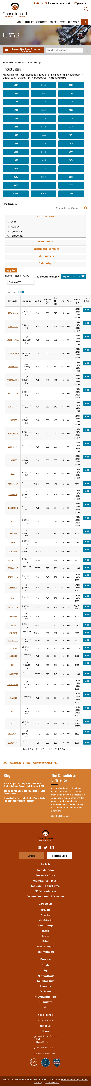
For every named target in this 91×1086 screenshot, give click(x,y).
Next (63, 749)
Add (87, 310)
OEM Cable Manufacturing (45, 891)
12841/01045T (13, 353)
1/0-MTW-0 (13, 367)
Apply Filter (11, 270)
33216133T (13, 561)
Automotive (45, 915)
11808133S (13, 607)
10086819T (13, 568)
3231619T (13, 551)
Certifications (45, 991)
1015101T (13, 698)
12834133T (13, 447)
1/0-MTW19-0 (13, 380)
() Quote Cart (82, 3)
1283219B (13, 420)
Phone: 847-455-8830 (45, 1053)
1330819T (13, 616)
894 (12, 598)
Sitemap (38, 1082)
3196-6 (13, 542)
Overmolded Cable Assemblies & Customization (45, 896)
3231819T (13, 633)
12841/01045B (13, 340)
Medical (45, 941)
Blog (45, 970)
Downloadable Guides (45, 981)
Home (5, 62)
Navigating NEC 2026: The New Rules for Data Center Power (24, 792)
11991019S (13, 734)
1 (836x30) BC (18, 231)
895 (12, 521)
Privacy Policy (52, 1082)
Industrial (45, 930)
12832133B (13, 393)
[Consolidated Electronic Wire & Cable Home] (15, 10)
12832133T (13, 407)
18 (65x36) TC (18, 236)
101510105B (12, 685)
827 (12, 665)
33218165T (13, 641)
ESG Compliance (45, 1002)
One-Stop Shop (46, 1025)
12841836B (13, 313)
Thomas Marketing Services (74, 1079)
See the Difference (60, 816)
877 (12, 474)
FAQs (45, 1007)
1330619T (13, 533)
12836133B (13, 508)
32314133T (13, 484)
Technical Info (45, 986)
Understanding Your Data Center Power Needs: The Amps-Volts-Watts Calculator (24, 799)
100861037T (12, 674)
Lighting (45, 936)
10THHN (13, 648)
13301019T (13, 743)
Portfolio (45, 965)
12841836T (13, 327)
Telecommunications (45, 951)
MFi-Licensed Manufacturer (45, 996)
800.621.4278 (40, 3)
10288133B (13, 577)
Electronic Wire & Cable (45, 875)
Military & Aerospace (45, 946)
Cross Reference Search (60, 3)
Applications (45, 904)
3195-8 (13, 625)
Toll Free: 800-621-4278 (46, 1048)
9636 (13, 723)
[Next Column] (22, 292)
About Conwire (45, 1014)
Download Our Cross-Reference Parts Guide (26, 50)
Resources (45, 959)
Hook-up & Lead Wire (26, 62)
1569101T (13, 656)
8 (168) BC (16, 227)
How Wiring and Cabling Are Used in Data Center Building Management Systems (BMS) (24, 785)
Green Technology (45, 925)
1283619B (13, 495)
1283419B (13, 460)
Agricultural (45, 909)
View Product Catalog (45, 870)
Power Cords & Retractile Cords (45, 880)
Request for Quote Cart (72, 276)
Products (45, 864)
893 (12, 711)
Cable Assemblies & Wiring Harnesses (45, 886)
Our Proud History (45, 1020)
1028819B (13, 588)
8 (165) (15, 222)
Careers (45, 1031)
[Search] (86, 9)
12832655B (13, 434)
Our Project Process (46, 975)
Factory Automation (45, 920)
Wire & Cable (13, 62)
